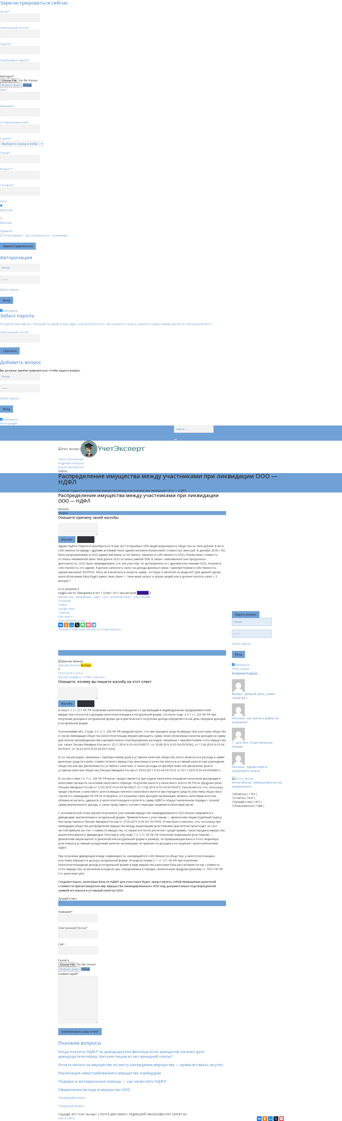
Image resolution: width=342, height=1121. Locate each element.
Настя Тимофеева (79, 593)
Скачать (63, 960)
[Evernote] (82, 625)
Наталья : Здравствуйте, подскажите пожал (250, 769)
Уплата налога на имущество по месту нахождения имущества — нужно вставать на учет (140, 1064)
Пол (3, 201)
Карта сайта (66, 1118)
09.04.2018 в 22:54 (70, 673)
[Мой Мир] (71, 625)
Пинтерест (65, 616)
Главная (63, 490)
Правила (6, 231)
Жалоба (63, 509)
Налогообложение (71, 459)
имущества (65, 597)
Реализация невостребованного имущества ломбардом (109, 1073)
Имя (3, 90)
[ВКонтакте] (60, 625)
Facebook (64, 601)
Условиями (59, 235)
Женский (5, 223)
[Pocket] (88, 625)
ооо (105, 597)
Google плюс (66, 609)
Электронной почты (71, 620)
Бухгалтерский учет (71, 467)
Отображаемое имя (14, 122)
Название (65, 912)
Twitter (62, 605)
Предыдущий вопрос (72, 1097)
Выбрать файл (11, 85)
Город (5, 153)
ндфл (97, 597)
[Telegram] (93, 625)
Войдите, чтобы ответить (87, 677)
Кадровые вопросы (71, 463)
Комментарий (68, 974)
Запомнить (10, 311)
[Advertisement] (130, 640)
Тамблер (64, 612)
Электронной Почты (14, 28)
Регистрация (8, 423)
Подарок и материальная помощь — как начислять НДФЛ (112, 1081)
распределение (121, 597)
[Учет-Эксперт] (102, 448)
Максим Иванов (69, 665)
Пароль (6, 44)
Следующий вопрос (71, 1106)
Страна (5, 138)
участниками (142, 597)
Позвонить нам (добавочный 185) (81, 431)
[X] (77, 625)
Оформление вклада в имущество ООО (94, 1089)
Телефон (7, 185)
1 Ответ (106, 593)
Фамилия (7, 106)
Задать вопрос (245, 614)
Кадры (75, 490)
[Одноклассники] (66, 625)
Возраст (6, 169)
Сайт (61, 944)
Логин (5, 11)
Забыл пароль (9, 289)
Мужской (6, 210)
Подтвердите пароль (15, 60)
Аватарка (7, 76)
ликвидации (83, 597)
